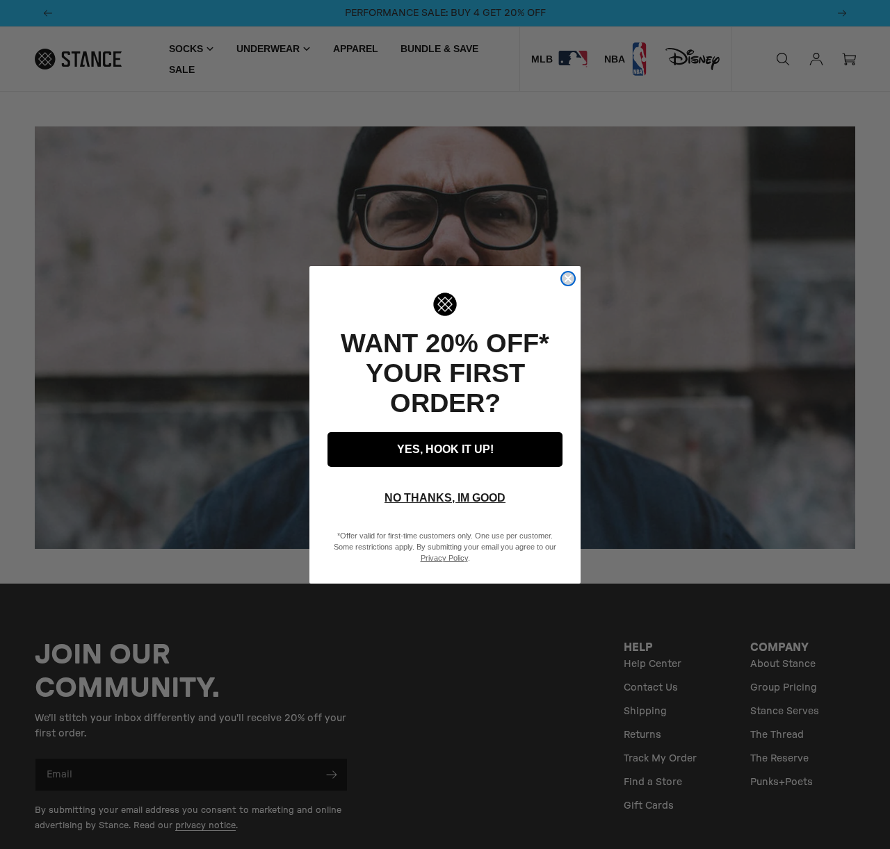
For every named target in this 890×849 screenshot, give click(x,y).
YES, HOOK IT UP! (445, 449)
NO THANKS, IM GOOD (445, 498)
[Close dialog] (568, 279)
